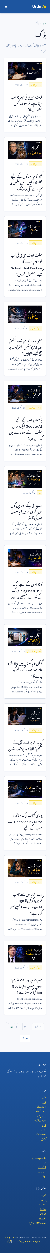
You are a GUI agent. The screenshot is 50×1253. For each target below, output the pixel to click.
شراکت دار (42, 1166)
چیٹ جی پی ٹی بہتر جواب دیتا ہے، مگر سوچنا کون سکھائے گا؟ (26, 102)
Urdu (39, 6)
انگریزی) (37, 1222)
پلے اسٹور (42, 1217)
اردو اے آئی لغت (39, 1120)
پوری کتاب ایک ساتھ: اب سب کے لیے (25, 821)
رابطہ (44, 1175)
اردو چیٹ (41, 1133)
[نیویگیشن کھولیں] (6, 6)
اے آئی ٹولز (41, 1115)
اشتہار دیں (42, 1171)
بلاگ (44, 1097)
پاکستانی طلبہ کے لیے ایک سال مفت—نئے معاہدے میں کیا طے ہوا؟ (25, 428)
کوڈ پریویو (43, 1138)
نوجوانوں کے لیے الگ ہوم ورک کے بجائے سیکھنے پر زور (26, 590)
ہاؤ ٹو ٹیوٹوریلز (41, 1106)
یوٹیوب (43, 1199)
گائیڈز (44, 1101)
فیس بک (43, 1194)
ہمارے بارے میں (39, 1157)
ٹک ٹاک (43, 1213)
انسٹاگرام (42, 1204)
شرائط (9, 1241)
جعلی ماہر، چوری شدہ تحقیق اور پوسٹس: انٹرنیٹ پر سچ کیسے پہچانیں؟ (25, 346)
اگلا (26, 1038)
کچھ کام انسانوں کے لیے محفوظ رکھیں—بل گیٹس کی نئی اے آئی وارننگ (26, 181)
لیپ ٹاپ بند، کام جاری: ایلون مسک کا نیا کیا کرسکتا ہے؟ (26, 985)
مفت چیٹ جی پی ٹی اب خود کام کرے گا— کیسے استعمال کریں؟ (26, 264)
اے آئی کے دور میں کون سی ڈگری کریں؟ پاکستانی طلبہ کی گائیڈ (26, 510)
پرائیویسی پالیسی (17, 1241)
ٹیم (45, 1162)
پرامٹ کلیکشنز (41, 1110)
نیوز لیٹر (43, 1129)
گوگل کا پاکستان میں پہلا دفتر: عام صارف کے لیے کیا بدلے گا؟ (25, 669)
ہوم (44, 22)
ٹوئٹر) (43, 1208)
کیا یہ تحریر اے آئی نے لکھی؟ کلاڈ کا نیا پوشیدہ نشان (25, 745)
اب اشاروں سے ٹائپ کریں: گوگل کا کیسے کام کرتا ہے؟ (26, 903)
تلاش (44, 1124)
